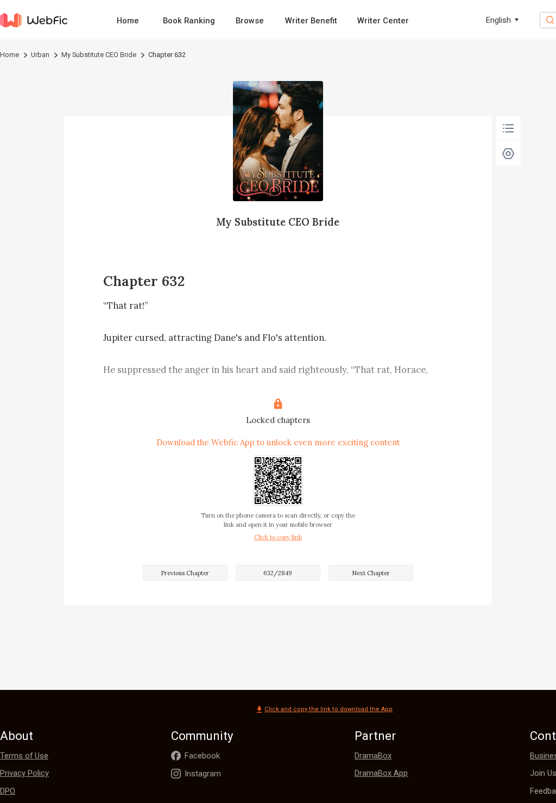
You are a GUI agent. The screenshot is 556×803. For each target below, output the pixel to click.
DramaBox (373, 756)
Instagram (203, 774)
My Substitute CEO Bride (98, 55)
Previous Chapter (185, 573)
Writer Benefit (311, 21)
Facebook (202, 756)
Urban (40, 55)
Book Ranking (189, 21)
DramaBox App (381, 773)
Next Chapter (371, 573)
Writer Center (383, 21)
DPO (7, 791)
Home (128, 21)
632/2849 (277, 573)
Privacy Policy (24, 773)
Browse (250, 21)
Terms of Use (24, 756)
